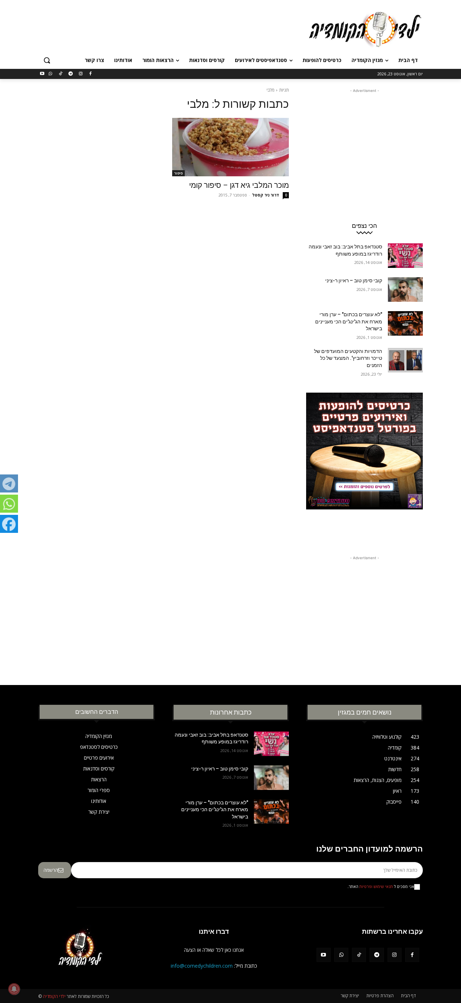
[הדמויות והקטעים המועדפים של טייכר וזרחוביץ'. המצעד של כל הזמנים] (405, 360)
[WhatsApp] (50, 74)
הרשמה (51, 870)
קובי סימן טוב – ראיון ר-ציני (353, 280)
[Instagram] (80, 74)
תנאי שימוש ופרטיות (376, 886)
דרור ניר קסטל (265, 195)
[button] (46, 60)
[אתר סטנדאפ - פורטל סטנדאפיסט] (364, 465)
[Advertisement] (176, 28)
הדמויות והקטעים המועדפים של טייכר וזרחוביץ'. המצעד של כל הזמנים (348, 358)
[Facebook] (90, 74)
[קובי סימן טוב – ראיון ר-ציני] (405, 289)
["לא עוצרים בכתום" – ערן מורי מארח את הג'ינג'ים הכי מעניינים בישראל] (405, 323)
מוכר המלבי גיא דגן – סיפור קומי (239, 185)
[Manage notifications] (14, 989)
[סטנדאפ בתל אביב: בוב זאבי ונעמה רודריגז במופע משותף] (405, 255)
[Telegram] (70, 74)
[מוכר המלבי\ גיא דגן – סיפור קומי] (230, 147)
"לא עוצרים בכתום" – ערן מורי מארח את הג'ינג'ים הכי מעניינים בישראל (348, 321)
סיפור (178, 173)
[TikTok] (61, 74)
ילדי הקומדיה (54, 996)
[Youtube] (42, 74)
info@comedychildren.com (202, 965)
